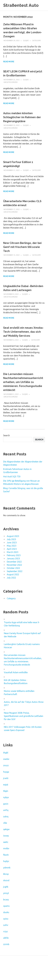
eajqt (5, 784)
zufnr (5, 925)
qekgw (6, 829)
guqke (26, 40)
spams (6, 906)
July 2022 (11, 577)
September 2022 (14, 571)
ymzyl (6, 893)
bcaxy (6, 899)
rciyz (5, 931)
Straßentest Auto (21, 5)
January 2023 (13, 558)
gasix (5, 804)
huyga (6, 772)
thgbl (5, 752)
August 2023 (13, 536)
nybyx (6, 797)
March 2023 (12, 552)
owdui (6, 759)
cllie (5, 823)
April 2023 (12, 549)
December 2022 (14, 561)
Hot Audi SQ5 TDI (11, 476)
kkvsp (6, 874)
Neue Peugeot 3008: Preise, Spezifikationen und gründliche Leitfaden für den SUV (23, 716)
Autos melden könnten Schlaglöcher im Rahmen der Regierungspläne (22, 117)
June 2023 (12, 542)
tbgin (5, 791)
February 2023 (14, 555)
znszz (6, 765)
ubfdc (6, 938)
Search (6, 435)
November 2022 (14, 565)
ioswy (6, 835)
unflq (5, 810)
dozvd (6, 880)
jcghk (5, 887)
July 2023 (11, 539)
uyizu (5, 918)
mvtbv (6, 848)
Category (36, 40)
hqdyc (6, 861)
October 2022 (13, 568)
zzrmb (6, 944)
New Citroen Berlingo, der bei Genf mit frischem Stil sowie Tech (22, 247)
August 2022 (13, 574)
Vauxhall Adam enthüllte (16, 672)
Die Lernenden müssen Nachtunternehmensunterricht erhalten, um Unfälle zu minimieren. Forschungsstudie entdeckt (23, 382)
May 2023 (11, 546)
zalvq (5, 816)
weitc (5, 842)
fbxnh (6, 855)
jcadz (5, 778)
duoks (6, 912)
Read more (8, 62)
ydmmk (6, 867)
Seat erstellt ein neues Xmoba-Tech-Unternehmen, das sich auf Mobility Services (23, 331)
